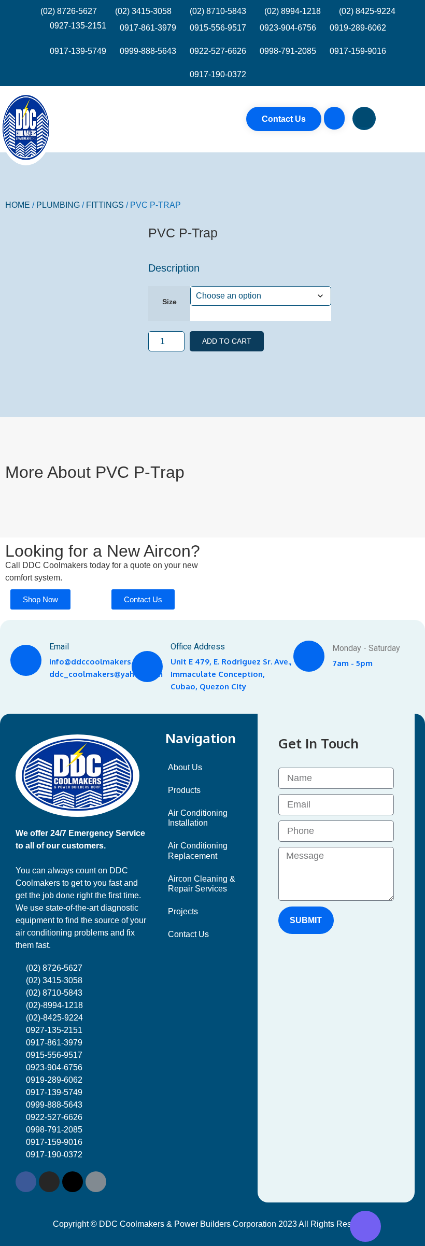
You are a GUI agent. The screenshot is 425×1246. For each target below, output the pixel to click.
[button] (412, 119)
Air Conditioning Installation (198, 818)
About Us (185, 767)
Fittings (105, 205)
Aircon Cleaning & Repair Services (201, 883)
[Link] (96, 1181)
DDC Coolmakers (55, 565)
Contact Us (188, 934)
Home (17, 205)
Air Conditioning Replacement (198, 850)
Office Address (198, 647)
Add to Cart (226, 341)
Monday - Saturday (366, 648)
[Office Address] (147, 666)
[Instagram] (49, 1181)
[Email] (25, 660)
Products (184, 790)
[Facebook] (26, 1181)
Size (169, 301)
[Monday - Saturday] (308, 656)
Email (59, 647)
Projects (183, 911)
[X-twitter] (72, 1181)
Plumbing (58, 205)
